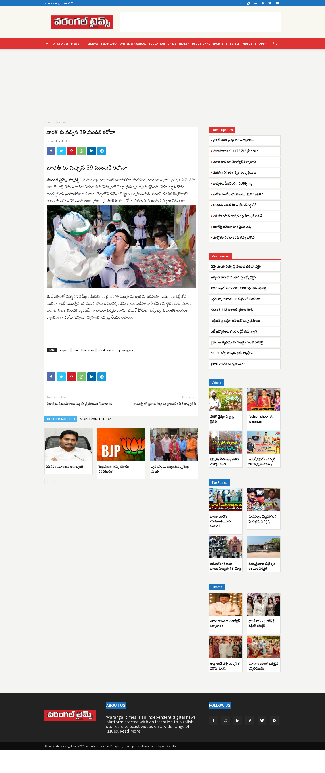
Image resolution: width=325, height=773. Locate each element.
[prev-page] (47, 481)
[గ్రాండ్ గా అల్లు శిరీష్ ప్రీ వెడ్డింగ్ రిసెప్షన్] (264, 604)
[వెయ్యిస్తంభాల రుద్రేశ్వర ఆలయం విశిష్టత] (264, 547)
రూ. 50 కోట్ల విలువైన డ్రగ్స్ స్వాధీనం (232, 353)
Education (157, 44)
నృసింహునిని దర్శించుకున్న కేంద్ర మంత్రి (170, 469)
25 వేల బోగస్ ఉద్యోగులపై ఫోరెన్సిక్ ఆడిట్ (237, 215)
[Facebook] (240, 3)
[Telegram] (102, 151)
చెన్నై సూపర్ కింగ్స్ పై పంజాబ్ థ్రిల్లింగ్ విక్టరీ (236, 266)
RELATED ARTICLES (61, 419)
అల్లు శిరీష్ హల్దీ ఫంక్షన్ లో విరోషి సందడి (225, 666)
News (75, 44)
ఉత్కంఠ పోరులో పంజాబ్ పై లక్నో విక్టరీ (234, 277)
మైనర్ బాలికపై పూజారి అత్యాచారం (233, 140)
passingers (126, 350)
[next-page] (54, 481)
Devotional (201, 44)
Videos (247, 44)
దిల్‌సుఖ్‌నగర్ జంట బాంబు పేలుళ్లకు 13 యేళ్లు (225, 566)
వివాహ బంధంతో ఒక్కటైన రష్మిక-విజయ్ (263, 666)
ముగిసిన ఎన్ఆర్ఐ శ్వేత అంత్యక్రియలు (234, 172)
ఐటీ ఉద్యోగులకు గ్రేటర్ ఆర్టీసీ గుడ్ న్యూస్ (234, 331)
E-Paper (260, 44)
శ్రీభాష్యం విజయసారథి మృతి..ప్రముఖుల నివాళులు (79, 404)
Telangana (109, 44)
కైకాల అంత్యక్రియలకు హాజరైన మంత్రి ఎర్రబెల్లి (237, 342)
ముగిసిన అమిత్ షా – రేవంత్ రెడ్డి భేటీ (234, 205)
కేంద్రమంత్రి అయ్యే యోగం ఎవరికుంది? (114, 469)
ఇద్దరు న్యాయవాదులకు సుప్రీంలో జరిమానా (236, 298)
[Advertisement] (200, 22)
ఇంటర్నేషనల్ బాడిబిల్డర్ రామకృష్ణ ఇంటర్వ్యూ (262, 461)
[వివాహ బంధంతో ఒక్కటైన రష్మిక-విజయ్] (264, 647)
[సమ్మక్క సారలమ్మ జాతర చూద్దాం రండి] (225, 442)
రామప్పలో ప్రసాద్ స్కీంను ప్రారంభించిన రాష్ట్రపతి (164, 404)
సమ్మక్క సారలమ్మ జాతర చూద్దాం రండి (224, 461)
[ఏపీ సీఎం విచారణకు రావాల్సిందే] (68, 444)
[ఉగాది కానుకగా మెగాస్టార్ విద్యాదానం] (225, 604)
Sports (218, 44)
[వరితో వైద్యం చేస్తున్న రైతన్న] (225, 399)
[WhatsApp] (81, 151)
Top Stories (60, 44)
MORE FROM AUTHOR (95, 419)
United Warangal (133, 44)
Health (184, 44)
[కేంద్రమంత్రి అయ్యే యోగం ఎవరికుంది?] (121, 444)
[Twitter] (270, 3)
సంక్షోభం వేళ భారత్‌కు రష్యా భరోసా (234, 237)
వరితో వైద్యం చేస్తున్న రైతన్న (222, 419)
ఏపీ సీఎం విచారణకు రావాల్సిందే (64, 466)
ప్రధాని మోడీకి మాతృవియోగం (228, 363)
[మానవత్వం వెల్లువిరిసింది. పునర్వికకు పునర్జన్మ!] (264, 499)
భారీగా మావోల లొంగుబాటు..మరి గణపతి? (238, 194)
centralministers (83, 350)
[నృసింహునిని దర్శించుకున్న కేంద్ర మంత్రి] (174, 444)
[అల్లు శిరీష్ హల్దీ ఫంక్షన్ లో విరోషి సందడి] (225, 647)
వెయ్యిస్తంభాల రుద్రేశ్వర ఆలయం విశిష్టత (262, 566)
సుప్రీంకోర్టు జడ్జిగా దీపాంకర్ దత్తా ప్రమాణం (236, 320)
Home (48, 122)
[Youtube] (277, 3)
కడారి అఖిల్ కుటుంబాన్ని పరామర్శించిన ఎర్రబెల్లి (238, 288)
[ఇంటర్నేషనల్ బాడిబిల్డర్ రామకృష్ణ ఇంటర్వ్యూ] (264, 442)
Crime (172, 44)
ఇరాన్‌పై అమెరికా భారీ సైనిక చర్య (232, 226)
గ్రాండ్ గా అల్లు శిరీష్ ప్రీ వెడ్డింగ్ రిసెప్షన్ (262, 623)
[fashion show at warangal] (264, 399)
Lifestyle (233, 44)
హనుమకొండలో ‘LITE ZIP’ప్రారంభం (235, 150)
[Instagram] (248, 3)
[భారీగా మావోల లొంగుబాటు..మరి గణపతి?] (225, 499)
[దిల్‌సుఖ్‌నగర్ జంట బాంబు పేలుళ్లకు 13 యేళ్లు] (225, 547)
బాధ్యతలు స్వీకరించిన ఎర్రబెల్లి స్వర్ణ (233, 183)
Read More (130, 731)
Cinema (92, 44)
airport (64, 350)
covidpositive (106, 350)
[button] (275, 43)
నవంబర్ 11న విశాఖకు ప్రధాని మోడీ (232, 309)
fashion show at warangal (260, 419)
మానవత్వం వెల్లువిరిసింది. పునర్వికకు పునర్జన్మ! (263, 518)
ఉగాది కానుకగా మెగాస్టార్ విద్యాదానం (235, 161)
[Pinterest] (262, 3)
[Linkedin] (255, 3)
